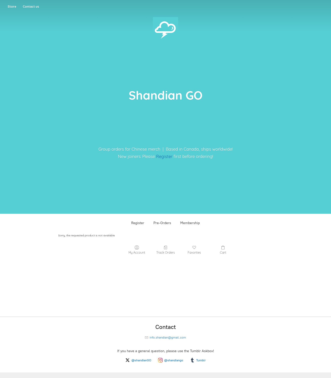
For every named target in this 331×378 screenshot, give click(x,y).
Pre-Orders (162, 223)
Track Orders (165, 252)
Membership (190, 223)
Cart (223, 252)
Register (164, 156)
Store (12, 6)
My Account (137, 252)
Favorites (194, 252)
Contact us (31, 6)
